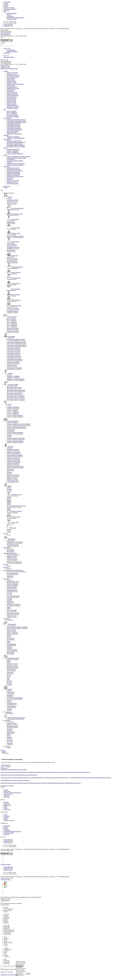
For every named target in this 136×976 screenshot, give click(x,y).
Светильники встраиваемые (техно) (16, 122)
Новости (6, 827)
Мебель (10, 486)
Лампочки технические (13, 175)
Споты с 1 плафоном (12, 150)
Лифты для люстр (11, 104)
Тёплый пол (10, 576)
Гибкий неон (10, 601)
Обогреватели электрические (15, 542)
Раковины (9, 737)
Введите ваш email (6, 898)
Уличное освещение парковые (15, 160)
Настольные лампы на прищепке (16, 145)
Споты (5, 148)
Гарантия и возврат (9, 820)
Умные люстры (11, 79)
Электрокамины (11, 706)
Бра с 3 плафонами (12, 114)
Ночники (9, 683)
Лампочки (6, 166)
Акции (5, 187)
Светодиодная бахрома (13, 596)
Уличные (9, 162)
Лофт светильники (12, 132)
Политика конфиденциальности (15, 17)
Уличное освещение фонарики (15, 165)
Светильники (7, 118)
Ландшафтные (11, 159)
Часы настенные (11, 669)
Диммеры (9, 647)
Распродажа (7, 186)
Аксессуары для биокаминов (14, 697)
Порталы (9, 700)
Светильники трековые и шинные (16, 119)
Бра (5, 109)
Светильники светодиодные (14, 129)
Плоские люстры (11, 81)
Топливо (9, 709)
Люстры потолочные (12, 72)
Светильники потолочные (14, 128)
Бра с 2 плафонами (12, 112)
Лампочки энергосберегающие (15, 176)
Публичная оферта (12, 19)
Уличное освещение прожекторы (16, 163)
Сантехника (7, 720)
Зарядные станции (12, 556)
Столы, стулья (15, 522)
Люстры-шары (11, 78)
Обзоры (6, 828)
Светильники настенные (13, 125)
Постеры (9, 680)
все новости (4, 768)
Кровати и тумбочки (16, 511)
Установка (6, 816)
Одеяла (9, 530)
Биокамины (10, 695)
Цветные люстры (11, 82)
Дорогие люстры (11, 102)
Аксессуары (10, 672)
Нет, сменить (7, 33)
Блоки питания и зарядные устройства (17, 627)
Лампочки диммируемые (13, 173)
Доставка (6, 4)
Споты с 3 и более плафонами (15, 153)
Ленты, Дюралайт (12, 610)
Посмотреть (7, 53)
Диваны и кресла (15, 516)
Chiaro (5, 806)
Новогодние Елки (12, 587)
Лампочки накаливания (13, 172)
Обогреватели (11, 539)
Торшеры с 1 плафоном (13, 136)
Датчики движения (12, 649)
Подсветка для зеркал (12, 115)
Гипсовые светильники (13, 131)
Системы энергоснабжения (14, 561)
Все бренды (7, 809)
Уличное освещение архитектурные (16, 158)
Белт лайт (9, 593)
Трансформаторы (11, 644)
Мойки (9, 734)
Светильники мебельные (13, 123)
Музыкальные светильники (14, 133)
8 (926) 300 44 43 (5, 34)
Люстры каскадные (12, 92)
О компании (7, 2)
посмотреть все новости (7, 785)
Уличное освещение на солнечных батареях (18, 156)
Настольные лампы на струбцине (16, 146)
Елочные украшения (12, 584)
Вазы (8, 678)
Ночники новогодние (13, 581)
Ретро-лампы (10, 177)
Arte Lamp (6, 803)
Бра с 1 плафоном (11, 111)
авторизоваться (11, 50)
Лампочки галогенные (13, 168)
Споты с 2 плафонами (13, 152)
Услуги (6, 533)
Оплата (6, 6)
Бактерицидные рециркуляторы (16, 717)
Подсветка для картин (13, 116)
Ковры (8, 661)
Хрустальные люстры (13, 77)
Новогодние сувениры (13, 613)
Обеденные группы (16, 494)
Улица (5, 155)
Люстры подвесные (12, 94)
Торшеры (6, 135)
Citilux (5, 808)
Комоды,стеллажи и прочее (18, 505)
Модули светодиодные (13, 180)
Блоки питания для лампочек (15, 170)
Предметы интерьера (13, 658)
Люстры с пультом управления (15, 84)
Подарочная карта (12, 13)
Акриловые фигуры (12, 590)
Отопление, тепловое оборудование (13, 570)
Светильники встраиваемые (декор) (16, 121)
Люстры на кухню (12, 74)
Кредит (9, 14)
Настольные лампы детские (14, 141)
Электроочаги (10, 692)
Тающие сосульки (12, 615)
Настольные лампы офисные (14, 143)
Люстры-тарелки (11, 101)
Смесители (10, 743)
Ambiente (6, 802)
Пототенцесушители (12, 726)
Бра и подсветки (12, 316)
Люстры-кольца (11, 89)
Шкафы (9, 500)
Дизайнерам (10, 16)
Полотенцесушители (12, 573)
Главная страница (6, 765)
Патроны (9, 179)
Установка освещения (9, 9)
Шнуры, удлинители (12, 632)
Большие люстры (11, 98)
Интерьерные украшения (13, 604)
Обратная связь (14, 68)
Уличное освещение (13, 421)
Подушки (13, 527)
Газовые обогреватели (13, 544)
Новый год (7, 578)
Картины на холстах (12, 663)
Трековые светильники (13, 149)
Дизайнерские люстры (13, 88)
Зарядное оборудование (10, 553)
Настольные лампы (13, 384)
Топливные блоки (12, 703)
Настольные (7, 139)
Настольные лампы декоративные (16, 142)
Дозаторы (9, 729)
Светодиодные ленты (12, 183)
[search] (1, 44)
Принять (28, 973)
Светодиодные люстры (13, 75)
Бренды (6, 3)
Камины (10, 689)
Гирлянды (9, 598)
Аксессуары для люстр (13, 106)
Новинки (6, 567)
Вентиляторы (10, 550)
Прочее (6, 564)
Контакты (6, 10)
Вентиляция (7, 547)
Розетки (9, 635)
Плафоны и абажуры (12, 108)
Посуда (9, 675)
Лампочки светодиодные (13, 169)
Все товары (7, 797)
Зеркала (9, 497)
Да (2, 33)
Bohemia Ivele (7, 805)
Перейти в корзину (9, 57)
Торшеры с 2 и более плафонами (15, 138)
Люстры (6, 71)
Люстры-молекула (12, 87)
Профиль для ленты (12, 182)
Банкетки (9, 489)
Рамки (8, 641)
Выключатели (10, 638)
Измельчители (11, 731)
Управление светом (12, 105)
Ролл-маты (10, 740)
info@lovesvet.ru (5, 68)
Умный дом (7, 618)
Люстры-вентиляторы (13, 95)
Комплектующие (11, 629)
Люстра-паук (10, 91)
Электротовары (12, 624)
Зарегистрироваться (12, 51)
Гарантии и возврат (9, 7)
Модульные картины (12, 666)
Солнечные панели (12, 559)
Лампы (9, 607)
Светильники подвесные (13, 126)
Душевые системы (12, 723)
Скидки (7, 746)
